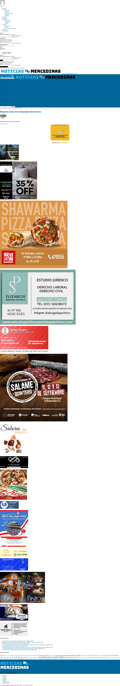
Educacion (7, 25)
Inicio (1, 108)
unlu (69, 659)
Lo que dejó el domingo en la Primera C (11, 646)
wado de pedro (75, 659)
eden (87, 655)
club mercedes (44, 655)
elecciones (99, 655)
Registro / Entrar (6, 52)
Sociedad (4, 9)
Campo (6, 23)
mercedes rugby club (81, 657)
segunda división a (28, 659)
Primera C (105, 657)
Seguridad (4, 18)
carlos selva (23, 655)
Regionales (4, 19)
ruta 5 (15, 659)
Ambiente (7, 22)
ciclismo (35, 655)
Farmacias (4, 679)
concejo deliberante (61, 655)
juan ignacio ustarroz (20, 657)
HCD (4, 657)
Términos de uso (6, 681)
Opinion (7, 12)
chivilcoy (30, 655)
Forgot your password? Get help (7, 61)
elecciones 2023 (106, 655)
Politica (4, 8)
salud (20, 659)
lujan (66, 657)
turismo (62, 659)
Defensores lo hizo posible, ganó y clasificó (12, 643)
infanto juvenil (10, 657)
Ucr (66, 659)
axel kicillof (17, 655)
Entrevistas (7, 10)
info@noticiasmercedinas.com (13, 673)
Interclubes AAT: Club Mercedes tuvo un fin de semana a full (15, 649)
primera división (113, 657)
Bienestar (7, 15)
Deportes (4, 17)
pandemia (99, 657)
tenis (58, 659)
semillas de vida (35, 659)
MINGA (4, 29)
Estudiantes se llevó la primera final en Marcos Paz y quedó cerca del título (19, 642)
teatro (54, 659)
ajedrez (7, 655)
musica (87, 657)
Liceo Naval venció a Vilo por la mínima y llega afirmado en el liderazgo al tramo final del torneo (24, 644)
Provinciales (7, 20)
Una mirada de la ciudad (10, 28)
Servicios (4, 675)
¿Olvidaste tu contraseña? (5, 39)
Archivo (4, 676)
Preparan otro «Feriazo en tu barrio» (10, 121)
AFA (2, 655)
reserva (9, 659)
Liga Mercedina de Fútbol (51, 657)
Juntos (29, 657)
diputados (83, 655)
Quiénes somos (5, 683)
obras (93, 657)
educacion (93, 655)
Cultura (4, 24)
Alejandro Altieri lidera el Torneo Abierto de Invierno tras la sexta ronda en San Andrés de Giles (23, 647)
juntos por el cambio (35, 657)
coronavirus (74, 655)
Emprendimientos (9, 13)
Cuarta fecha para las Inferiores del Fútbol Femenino (14, 641)
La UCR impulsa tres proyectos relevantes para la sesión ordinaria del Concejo (19, 648)
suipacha (48, 659)
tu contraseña (15, 36)
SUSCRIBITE (5, 30)
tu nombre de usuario (16, 35)
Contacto (4, 678)
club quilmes (52, 655)
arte (11, 655)
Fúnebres (7, 14)
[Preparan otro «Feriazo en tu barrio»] (3, 118)
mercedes (73, 657)
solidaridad (42, 659)
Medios (6, 27)
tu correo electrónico (16, 43)
